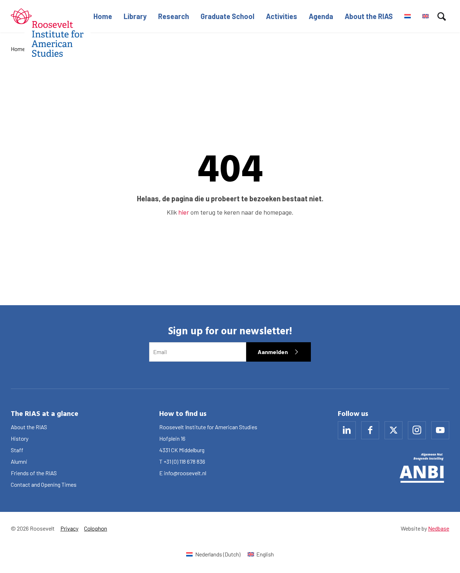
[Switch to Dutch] (407, 16)
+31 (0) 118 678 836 (184, 461)
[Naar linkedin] (347, 430)
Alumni (19, 461)
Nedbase (438, 528)
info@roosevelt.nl (185, 472)
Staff (17, 449)
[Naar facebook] (370, 430)
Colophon (95, 528)
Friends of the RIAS (34, 472)
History (19, 438)
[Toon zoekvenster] (441, 16)
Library (135, 16)
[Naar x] (393, 430)
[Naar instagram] (417, 430)
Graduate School (227, 16)
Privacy (69, 528)
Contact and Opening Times (44, 484)
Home (102, 16)
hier (183, 212)
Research (173, 16)
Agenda (321, 16)
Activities (281, 16)
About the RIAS (369, 16)
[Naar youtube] (440, 430)
